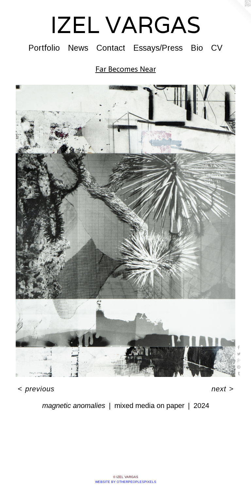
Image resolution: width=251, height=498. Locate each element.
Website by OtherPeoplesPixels (125, 482)
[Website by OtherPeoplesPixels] (238, 13)
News (78, 47)
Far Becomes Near (125, 69)
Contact (110, 47)
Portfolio (44, 47)
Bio (197, 47)
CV (217, 47)
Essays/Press (158, 47)
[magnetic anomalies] (125, 231)
